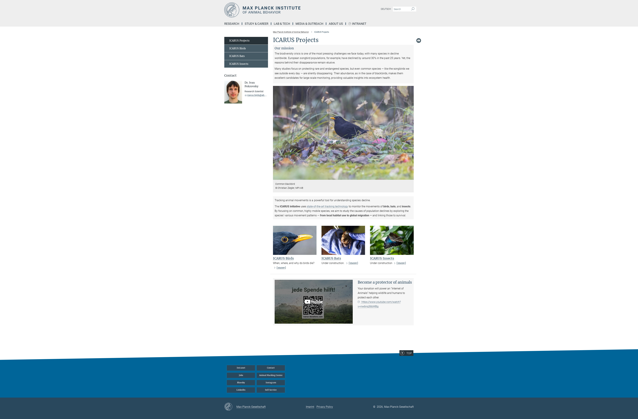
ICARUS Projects (239, 40)
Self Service (271, 390)
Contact (271, 368)
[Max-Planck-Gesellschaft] (230, 407)
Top (409, 353)
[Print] (418, 40)
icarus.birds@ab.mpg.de (260, 95)
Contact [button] (230, 75)
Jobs (241, 375)
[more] (281, 267)
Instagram (271, 382)
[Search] (412, 9)
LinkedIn (240, 390)
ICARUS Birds (283, 258)
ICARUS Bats (331, 258)
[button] (411, 177)
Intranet (359, 23)
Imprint (310, 406)
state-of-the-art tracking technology (327, 206)
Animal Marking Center (271, 375)
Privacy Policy (325, 406)
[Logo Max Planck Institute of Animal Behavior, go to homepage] (286, 9)
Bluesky (241, 382)
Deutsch (386, 9)
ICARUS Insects (382, 258)
